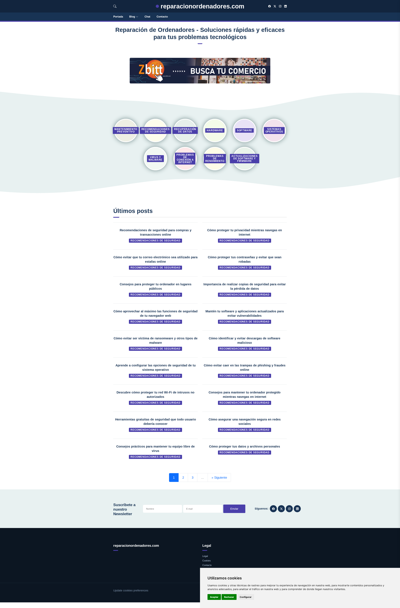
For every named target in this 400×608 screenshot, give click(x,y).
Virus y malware (155, 158)
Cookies (206, 560)
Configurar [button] (246, 597)
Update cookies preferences (130, 590)
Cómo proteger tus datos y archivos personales (244, 446)
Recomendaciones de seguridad (155, 130)
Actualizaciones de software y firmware (244, 158)
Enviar (234, 508)
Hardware (215, 130)
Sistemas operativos (274, 130)
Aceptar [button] (214, 597)
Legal (205, 556)
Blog (132, 16)
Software (244, 130)
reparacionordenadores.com (201, 6)
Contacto (162, 16)
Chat (147, 16)
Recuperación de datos (185, 130)
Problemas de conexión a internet (185, 158)
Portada (118, 16)
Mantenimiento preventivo (125, 130)
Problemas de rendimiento (214, 158)
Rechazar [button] (229, 597)
